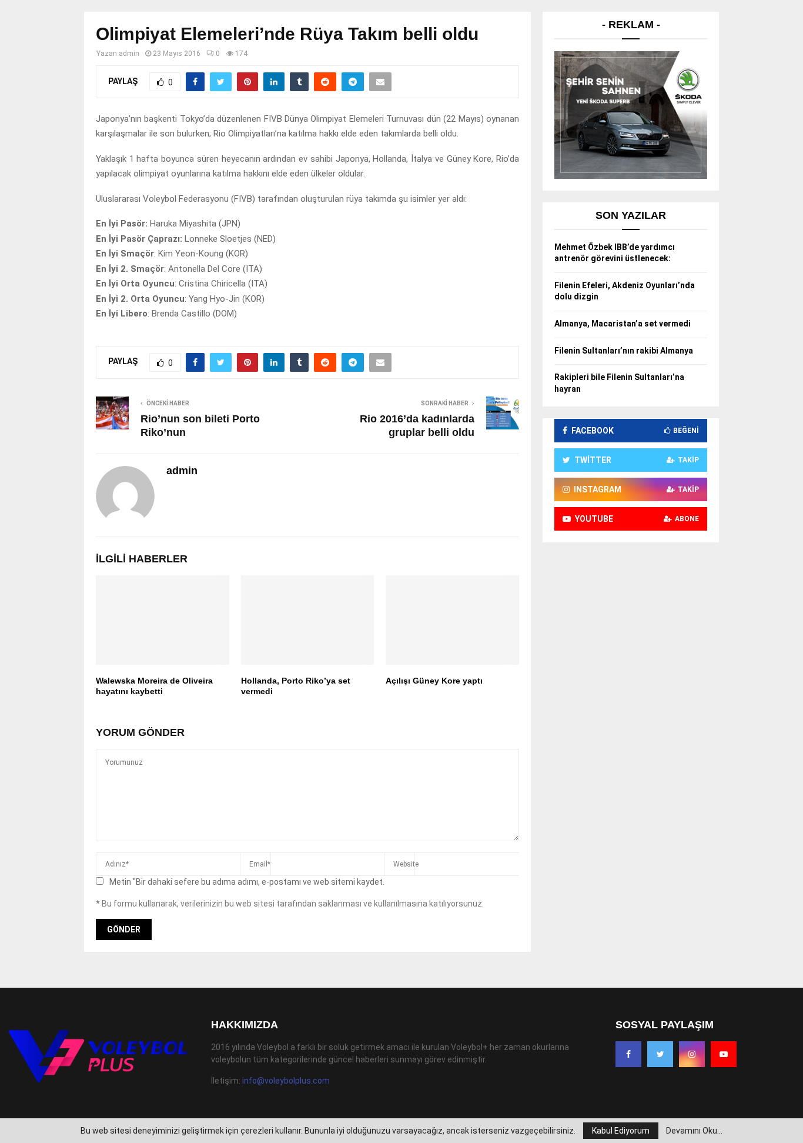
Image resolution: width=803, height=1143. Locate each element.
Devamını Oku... (694, 1131)
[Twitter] (660, 1054)
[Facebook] (628, 1054)
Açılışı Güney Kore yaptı (434, 680)
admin (129, 53)
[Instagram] (692, 1054)
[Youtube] (724, 1054)
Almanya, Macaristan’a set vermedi (622, 323)
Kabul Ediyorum (621, 1130)
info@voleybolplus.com (286, 1080)
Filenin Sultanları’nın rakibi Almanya (623, 350)
